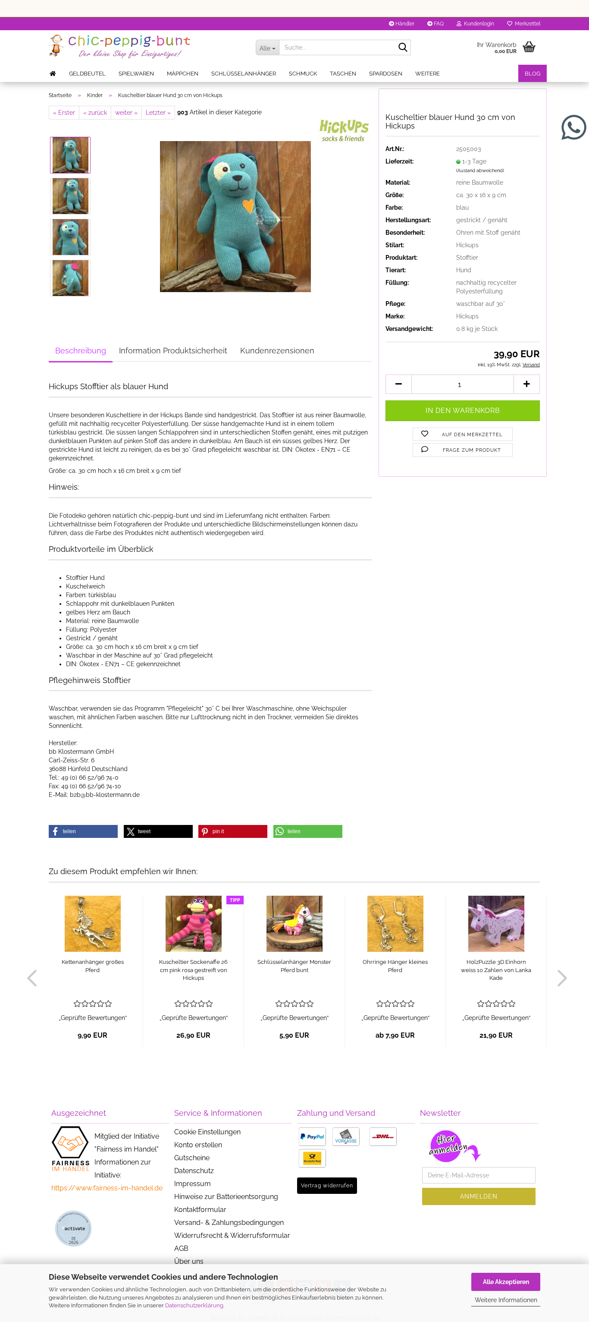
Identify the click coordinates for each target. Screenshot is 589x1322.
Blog (532, 73)
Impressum (192, 1184)
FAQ (438, 24)
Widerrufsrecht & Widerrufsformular (232, 1235)
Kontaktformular (200, 1210)
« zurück (95, 112)
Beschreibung (80, 350)
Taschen (343, 73)
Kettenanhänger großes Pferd (93, 966)
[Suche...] (403, 48)
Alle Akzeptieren (506, 1281)
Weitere (427, 73)
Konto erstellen (198, 1145)
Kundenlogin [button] (477, 24)
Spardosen (385, 73)
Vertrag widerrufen (327, 1186)
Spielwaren (136, 73)
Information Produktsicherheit (173, 350)
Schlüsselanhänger (243, 73)
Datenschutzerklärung (194, 1305)
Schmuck (303, 73)
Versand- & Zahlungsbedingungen (229, 1222)
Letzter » (158, 112)
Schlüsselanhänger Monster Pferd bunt (294, 966)
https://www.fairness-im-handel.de (107, 1188)
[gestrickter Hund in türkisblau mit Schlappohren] (235, 216)
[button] (398, 384)
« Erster (64, 112)
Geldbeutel (87, 73)
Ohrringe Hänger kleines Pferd (395, 966)
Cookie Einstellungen (207, 1132)
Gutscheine (192, 1158)
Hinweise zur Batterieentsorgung (226, 1197)
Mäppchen (182, 73)
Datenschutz (194, 1171)
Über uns (189, 1261)
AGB (181, 1248)
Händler (404, 24)
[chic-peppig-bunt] (146, 47)
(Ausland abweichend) (480, 170)
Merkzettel (526, 24)
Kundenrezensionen (277, 350)
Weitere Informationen (506, 1300)
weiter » (126, 112)
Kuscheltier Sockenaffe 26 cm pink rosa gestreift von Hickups (193, 970)
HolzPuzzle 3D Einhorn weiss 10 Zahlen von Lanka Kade (496, 970)
